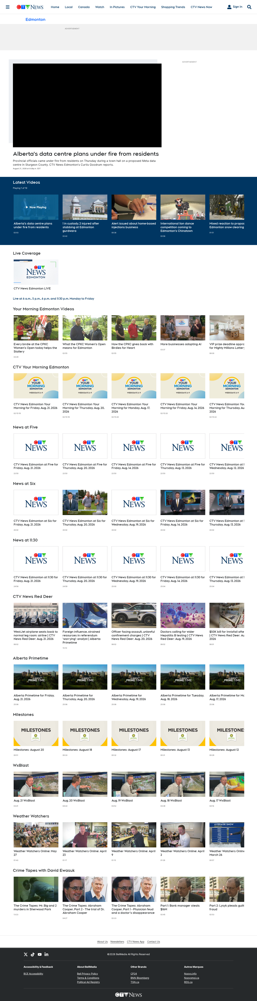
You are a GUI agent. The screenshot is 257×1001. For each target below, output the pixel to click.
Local (69, 7)
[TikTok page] (33, 954)
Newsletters (117, 941)
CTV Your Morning (143, 7)
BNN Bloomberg (140, 977)
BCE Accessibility (33, 973)
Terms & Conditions (88, 977)
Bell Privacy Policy (87, 973)
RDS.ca (188, 982)
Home (55, 7)
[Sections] (7, 7)
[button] (237, 216)
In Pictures (117, 7)
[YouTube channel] (40, 954)
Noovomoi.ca (191, 977)
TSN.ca (135, 982)
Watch (99, 7)
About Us (102, 941)
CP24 (134, 973)
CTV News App (135, 941)
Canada (84, 7)
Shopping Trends (173, 7)
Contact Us (153, 941)
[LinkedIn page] (47, 954)
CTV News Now (201, 7)
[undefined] (36, 214)
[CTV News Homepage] (30, 7)
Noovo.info (190, 973)
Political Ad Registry (88, 982)
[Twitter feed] (26, 954)
